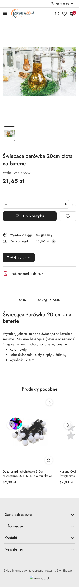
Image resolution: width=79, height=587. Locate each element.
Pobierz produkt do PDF (27, 273)
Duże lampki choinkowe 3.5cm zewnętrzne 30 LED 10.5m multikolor (27, 473)
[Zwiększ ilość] (65, 204)
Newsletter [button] (13, 549)
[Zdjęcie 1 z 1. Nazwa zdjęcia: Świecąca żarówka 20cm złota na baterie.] (9, 133)
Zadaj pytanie (18, 257)
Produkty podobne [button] (39, 389)
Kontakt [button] (10, 538)
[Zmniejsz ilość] (6, 204)
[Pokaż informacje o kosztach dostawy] (53, 241)
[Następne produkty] (68, 425)
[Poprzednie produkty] (11, 425)
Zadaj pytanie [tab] (48, 300)
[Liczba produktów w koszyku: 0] (71, 13)
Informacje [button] (13, 526)
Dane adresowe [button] (18, 514)
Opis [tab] (22, 300)
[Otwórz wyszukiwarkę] (57, 13)
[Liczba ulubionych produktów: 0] (64, 13)
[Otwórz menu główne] (5, 13)
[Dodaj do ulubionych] (67, 216)
